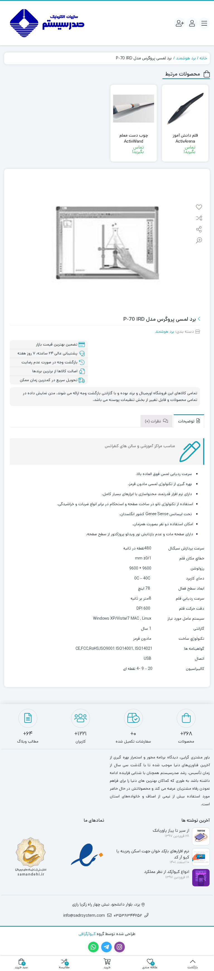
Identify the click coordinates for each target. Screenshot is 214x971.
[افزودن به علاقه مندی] (199, 207)
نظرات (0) (153, 421)
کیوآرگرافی (87, 934)
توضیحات (187, 421)
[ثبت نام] (179, 23)
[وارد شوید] (192, 23)
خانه (203, 58)
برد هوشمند (186, 58)
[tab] (189, 420)
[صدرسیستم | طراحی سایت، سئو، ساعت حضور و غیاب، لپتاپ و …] (46, 23)
